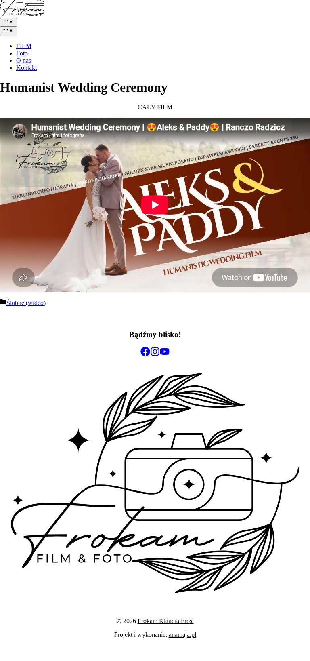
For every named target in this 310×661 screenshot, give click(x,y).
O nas (23, 60)
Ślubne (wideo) (26, 302)
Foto (22, 53)
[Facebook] (145, 351)
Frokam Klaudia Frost (166, 620)
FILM (23, 45)
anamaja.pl (182, 634)
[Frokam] (22, 14)
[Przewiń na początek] (155, 590)
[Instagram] (155, 351)
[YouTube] (165, 351)
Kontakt (26, 67)
